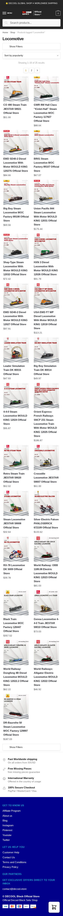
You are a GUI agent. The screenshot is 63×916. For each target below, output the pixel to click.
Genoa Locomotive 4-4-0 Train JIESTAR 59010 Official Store (46, 623)
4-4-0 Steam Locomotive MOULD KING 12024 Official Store (15, 417)
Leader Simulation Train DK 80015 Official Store (14, 370)
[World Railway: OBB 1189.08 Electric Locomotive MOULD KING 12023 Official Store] (46, 549)
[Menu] (5, 13)
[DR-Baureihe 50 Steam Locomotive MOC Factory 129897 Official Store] (16, 706)
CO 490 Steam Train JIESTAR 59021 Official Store (15, 108)
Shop (12, 32)
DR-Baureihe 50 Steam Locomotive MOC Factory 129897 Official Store (15, 728)
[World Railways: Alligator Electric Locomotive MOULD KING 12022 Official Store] (46, 652)
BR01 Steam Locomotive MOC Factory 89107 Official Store (46, 164)
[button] (54, 907)
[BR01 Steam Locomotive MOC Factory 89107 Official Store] (46, 142)
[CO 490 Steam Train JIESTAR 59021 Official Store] (16, 88)
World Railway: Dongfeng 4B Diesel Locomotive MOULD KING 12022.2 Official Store (15, 676)
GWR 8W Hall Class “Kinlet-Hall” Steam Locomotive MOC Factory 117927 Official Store (45, 112)
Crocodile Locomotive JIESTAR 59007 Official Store (46, 477)
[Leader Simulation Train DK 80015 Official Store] (16, 349)
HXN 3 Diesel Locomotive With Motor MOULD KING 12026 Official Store (46, 268)
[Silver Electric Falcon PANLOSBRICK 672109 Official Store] (46, 503)
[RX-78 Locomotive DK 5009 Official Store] (16, 549)
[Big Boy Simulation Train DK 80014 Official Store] (46, 349)
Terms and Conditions (14, 862)
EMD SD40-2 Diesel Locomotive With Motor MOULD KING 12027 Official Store (15, 318)
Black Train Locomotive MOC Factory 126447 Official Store (13, 625)
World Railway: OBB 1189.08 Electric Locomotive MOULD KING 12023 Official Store (46, 573)
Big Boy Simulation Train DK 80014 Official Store (45, 370)
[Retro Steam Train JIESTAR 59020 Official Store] (16, 457)
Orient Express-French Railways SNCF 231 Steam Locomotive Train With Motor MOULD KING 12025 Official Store (45, 423)
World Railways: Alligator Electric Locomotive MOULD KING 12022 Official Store (46, 676)
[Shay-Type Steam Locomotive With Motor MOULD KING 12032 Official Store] (16, 246)
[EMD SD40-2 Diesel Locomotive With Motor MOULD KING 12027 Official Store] (16, 295)
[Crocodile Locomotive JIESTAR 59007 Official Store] (46, 457)
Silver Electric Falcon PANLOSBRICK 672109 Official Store (46, 523)
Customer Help (11, 852)
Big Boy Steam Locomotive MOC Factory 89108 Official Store (16, 214)
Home (5, 32)
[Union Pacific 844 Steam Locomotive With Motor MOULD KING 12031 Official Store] (46, 192)
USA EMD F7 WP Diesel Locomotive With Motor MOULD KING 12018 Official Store (45, 320)
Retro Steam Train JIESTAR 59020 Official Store (14, 477)
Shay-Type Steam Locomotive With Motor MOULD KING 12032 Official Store (15, 268)
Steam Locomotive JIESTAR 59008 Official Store (14, 523)
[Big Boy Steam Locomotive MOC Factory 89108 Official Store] (16, 192)
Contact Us (9, 857)
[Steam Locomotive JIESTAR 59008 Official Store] (16, 503)
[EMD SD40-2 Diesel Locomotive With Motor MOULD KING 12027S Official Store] (16, 142)
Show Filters (16, 46)
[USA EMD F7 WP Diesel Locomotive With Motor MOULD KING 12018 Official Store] (46, 295)
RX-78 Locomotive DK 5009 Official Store (14, 569)
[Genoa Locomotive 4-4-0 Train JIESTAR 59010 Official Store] (46, 602)
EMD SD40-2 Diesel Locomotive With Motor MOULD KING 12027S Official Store (15, 164)
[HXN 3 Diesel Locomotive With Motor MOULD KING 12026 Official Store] (46, 246)
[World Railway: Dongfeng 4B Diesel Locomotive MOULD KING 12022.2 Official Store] (16, 652)
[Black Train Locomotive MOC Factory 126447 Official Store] (16, 602)
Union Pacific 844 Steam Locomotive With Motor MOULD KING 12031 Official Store (45, 216)
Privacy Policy (10, 867)
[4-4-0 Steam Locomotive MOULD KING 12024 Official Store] (16, 395)
